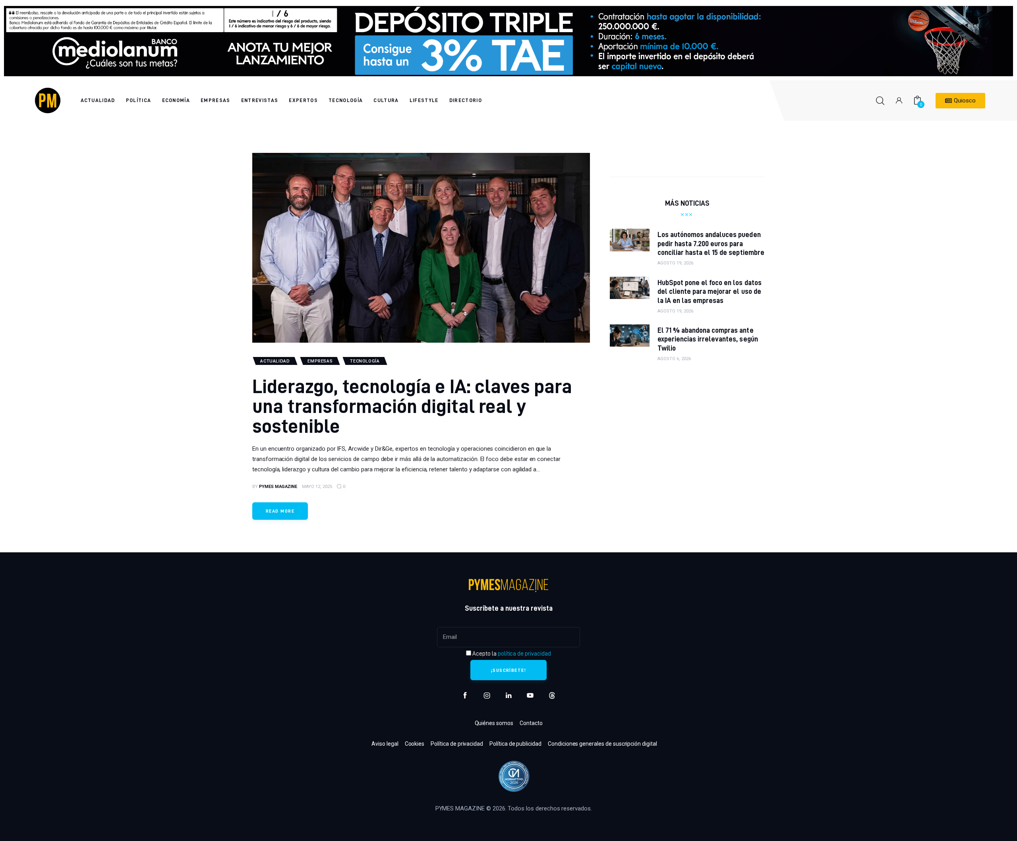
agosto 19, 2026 (675, 263)
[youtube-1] (530, 695)
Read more (280, 510)
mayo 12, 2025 (317, 486)
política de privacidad (524, 653)
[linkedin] (508, 695)
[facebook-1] (465, 695)
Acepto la (511, 653)
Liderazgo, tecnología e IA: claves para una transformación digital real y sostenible (412, 405)
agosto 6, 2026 (674, 358)
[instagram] (486, 695)
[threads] (552, 695)
